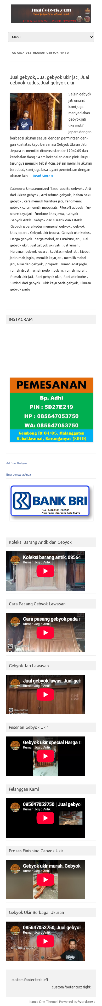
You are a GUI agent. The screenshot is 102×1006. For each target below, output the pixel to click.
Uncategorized (37, 188)
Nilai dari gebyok (30, 264)
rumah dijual (19, 270)
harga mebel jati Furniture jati (57, 239)
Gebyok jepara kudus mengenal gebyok (40, 226)
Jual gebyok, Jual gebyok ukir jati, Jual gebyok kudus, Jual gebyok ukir (49, 79)
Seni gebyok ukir (48, 276)
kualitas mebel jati (63, 251)
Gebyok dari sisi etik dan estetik (58, 220)
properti (52, 264)
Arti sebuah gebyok (56, 195)
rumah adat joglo (74, 264)
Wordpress (86, 1001)
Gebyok (72, 214)
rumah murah (75, 270)
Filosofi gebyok (71, 207)
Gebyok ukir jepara (44, 232)
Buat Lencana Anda (18, 474)
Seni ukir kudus (75, 276)
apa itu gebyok (71, 188)
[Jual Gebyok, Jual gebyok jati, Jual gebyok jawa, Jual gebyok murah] (51, 22)
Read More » (43, 176)
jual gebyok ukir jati (45, 245)
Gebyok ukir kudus (75, 232)
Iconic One (37, 1001)
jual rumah (70, 245)
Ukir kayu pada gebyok (60, 283)
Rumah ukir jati (21, 276)
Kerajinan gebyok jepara (28, 251)
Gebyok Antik (20, 220)
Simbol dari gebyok (25, 283)
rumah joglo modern (47, 270)
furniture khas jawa (49, 214)
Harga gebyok (21, 239)
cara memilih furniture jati (43, 201)
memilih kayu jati (48, 258)
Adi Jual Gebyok (16, 463)
